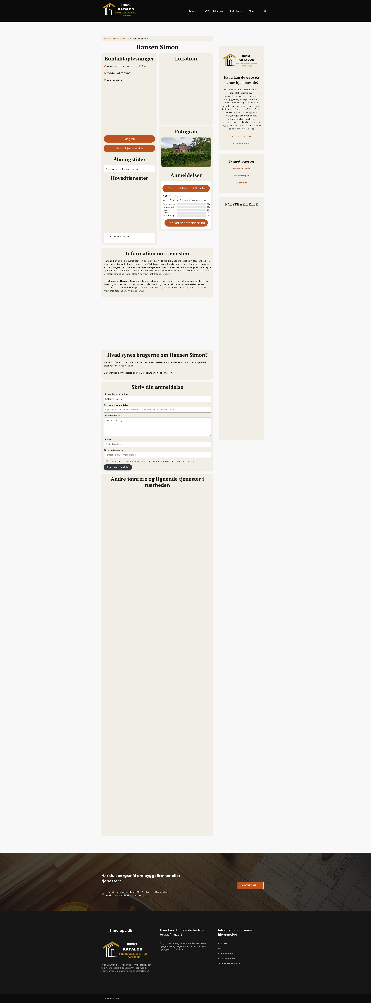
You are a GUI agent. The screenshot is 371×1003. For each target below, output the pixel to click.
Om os (222, 948)
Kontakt (222, 943)
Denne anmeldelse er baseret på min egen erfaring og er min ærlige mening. (152, 461)
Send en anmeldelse (118, 467)
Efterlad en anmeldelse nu (186, 223)
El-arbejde (241, 182)
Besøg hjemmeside (129, 148)
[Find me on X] (238, 136)
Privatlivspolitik (226, 958)
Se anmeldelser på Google (186, 188)
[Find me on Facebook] (233, 136)
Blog (251, 11)
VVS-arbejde (241, 175)
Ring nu (129, 139)
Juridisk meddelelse (229, 963)
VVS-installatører (214, 11)
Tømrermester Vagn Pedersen (123, 556)
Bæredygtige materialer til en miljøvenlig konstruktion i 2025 (241, 244)
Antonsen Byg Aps (115, 762)
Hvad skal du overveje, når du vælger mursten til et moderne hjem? (241, 299)
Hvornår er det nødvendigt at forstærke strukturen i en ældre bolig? (241, 428)
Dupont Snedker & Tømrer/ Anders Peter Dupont (135, 694)
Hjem (106, 38)
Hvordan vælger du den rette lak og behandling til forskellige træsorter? (240, 383)
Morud (125, 38)
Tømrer (115, 38)
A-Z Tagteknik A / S (116, 831)
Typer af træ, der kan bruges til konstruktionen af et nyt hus (240, 341)
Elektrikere (236, 11)
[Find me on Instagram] (244, 136)
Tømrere (193, 11)
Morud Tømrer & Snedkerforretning (127, 625)
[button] (265, 11)
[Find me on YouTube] (250, 136)
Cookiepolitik (225, 953)
